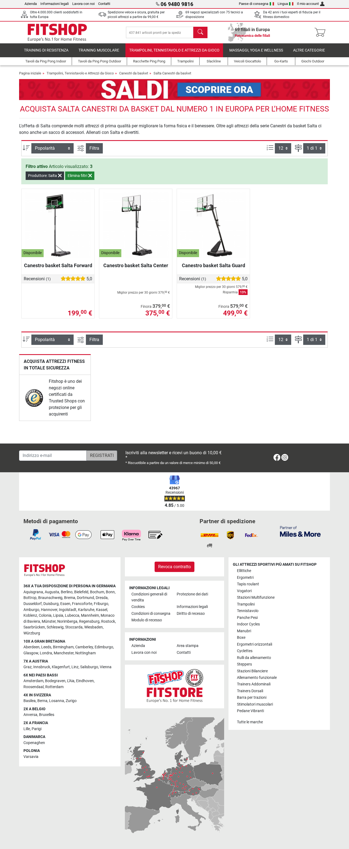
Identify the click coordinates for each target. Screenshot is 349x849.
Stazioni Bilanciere (252, 671)
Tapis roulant (248, 584)
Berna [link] (42, 701)
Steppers (244, 664)
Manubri (244, 631)
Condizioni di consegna (150, 613)
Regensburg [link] (89, 621)
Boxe (241, 637)
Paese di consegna (253, 4)
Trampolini (246, 604)
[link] (34, 398)
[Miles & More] (300, 531)
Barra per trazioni (251, 697)
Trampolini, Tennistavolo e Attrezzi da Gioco (174, 50)
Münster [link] (49, 621)
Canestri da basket (133, 73)
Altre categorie (309, 50)
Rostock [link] (108, 621)
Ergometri (245, 577)
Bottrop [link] (30, 597)
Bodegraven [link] (55, 681)
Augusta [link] (52, 592)
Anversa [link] (30, 714)
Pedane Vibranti (250, 711)
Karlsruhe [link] (86, 609)
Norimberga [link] (67, 621)
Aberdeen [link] (31, 647)
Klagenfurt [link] (61, 667)
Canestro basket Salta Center (135, 265)
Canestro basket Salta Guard (213, 265)
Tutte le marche (250, 722)
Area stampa (187, 645)
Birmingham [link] (63, 647)
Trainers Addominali (253, 684)
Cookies (138, 606)
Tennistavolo (247, 611)
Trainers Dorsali (250, 691)
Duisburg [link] (51, 603)
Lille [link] (26, 729)
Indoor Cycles (248, 624)
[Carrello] (321, 32)
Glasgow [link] (30, 653)
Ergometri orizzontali (254, 644)
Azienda (31, 4)
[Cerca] (200, 32)
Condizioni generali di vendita (149, 597)
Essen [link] (65, 603)
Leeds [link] (46, 647)
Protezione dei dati (192, 594)
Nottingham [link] (85, 653)
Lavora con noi (83, 4)
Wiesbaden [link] (93, 627)
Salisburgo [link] (89, 667)
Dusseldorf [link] (32, 603)
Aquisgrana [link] (33, 592)
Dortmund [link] (85, 597)
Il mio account (308, 4)
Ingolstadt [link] (67, 609)
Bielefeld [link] (81, 592)
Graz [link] (27, 667)
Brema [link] (69, 597)
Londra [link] (46, 653)
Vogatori (244, 591)
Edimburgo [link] (104, 647)
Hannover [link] (49, 609)
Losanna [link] (56, 701)
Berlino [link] (67, 592)
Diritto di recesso (191, 613)
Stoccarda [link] (74, 627)
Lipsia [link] (58, 615)
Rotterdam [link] (54, 687)
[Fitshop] (57, 32)
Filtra (94, 148)
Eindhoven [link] (85, 681)
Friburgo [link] (101, 603)
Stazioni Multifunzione (256, 597)
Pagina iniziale (30, 73)
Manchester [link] (64, 653)
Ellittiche (244, 570)
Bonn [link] (110, 592)
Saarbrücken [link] (34, 627)
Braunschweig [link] (50, 597)
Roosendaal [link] (33, 687)
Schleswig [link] (55, 627)
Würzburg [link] (31, 633)
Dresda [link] (102, 597)
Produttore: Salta (43, 175)
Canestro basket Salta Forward (58, 265)
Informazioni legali (54, 4)
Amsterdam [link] (33, 681)
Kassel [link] (101, 609)
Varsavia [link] (30, 756)
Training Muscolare (99, 50)
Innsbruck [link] (41, 667)
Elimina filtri (78, 175)
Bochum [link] (97, 592)
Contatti (104, 4)
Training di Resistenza (46, 50)
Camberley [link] (84, 647)
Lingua (283, 4)
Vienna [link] (106, 667)
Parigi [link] (36, 729)
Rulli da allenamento (254, 657)
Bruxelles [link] (46, 714)
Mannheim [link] (90, 615)
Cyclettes (244, 651)
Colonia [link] (45, 615)
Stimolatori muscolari (255, 704)
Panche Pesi (247, 617)
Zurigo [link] (71, 701)
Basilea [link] (29, 701)
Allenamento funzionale (257, 677)
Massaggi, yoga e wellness (256, 50)
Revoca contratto (174, 566)
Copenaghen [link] (34, 742)
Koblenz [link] (30, 615)
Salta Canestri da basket (172, 73)
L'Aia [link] (70, 681)
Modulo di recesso (146, 620)
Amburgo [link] (31, 609)
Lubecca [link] (72, 615)
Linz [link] (75, 667)
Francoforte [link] (82, 603)
